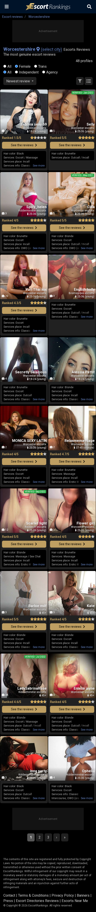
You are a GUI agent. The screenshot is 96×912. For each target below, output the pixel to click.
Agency (52, 72)
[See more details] (38, 165)
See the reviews (22, 145)
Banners (83, 895)
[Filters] (80, 81)
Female (25, 66)
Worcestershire (39, 16)
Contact (9, 895)
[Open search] (89, 6)
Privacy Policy (63, 895)
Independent (29, 72)
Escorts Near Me (75, 901)
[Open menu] (6, 6)
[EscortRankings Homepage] (48, 7)
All (9, 66)
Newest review (18, 81)
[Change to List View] (89, 81)
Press (8, 901)
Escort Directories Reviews (37, 901)
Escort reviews (12, 16)
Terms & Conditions (33, 895)
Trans (42, 66)
